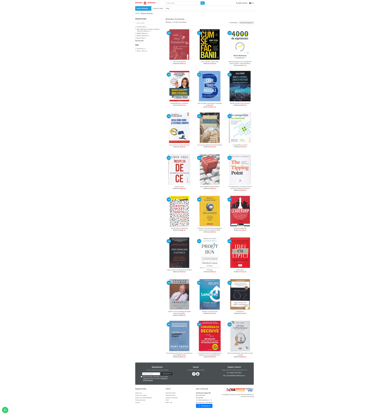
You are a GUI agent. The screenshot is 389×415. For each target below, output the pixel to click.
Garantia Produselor (172, 398)
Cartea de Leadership (240, 228)
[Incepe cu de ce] (179, 169)
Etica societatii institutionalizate (209, 186)
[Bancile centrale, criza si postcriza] (240, 86)
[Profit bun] (210, 252)
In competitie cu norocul (240, 145)
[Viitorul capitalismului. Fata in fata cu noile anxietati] (240, 336)
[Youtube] (197, 374)
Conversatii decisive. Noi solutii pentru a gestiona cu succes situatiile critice (210, 354)
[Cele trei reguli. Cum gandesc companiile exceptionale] (210, 86)
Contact (137, 402)
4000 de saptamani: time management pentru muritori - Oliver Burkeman (240, 62)
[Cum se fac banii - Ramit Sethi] (210, 44)
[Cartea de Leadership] (240, 211)
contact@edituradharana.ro (235, 375)
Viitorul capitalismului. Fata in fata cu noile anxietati (240, 354)
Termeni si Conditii (140, 395)
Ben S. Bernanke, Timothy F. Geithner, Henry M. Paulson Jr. (148, 30)
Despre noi (138, 393)
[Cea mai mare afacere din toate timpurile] (210, 128)
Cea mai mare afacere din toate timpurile (209, 145)
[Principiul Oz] (240, 294)
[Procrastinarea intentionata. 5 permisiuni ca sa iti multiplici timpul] (179, 336)
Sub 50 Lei (140, 48)
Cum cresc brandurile (179, 62)
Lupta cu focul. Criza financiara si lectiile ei (179, 270)
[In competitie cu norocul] (240, 128)
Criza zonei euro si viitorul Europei (179, 145)
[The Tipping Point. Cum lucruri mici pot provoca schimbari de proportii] (240, 169)
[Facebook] (194, 374)
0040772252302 (235, 373)
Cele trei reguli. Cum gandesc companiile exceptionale (210, 104)
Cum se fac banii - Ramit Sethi (210, 62)
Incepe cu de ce (179, 186)
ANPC (167, 400)
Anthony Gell (141, 27)
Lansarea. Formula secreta (210, 311)
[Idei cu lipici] (240, 252)
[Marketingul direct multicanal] (179, 86)
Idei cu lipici (240, 270)
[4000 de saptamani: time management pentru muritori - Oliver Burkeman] (240, 44)
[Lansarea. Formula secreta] (210, 294)
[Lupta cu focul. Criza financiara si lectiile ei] (179, 252)
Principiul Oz (240, 311)
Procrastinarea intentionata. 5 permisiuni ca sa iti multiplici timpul (179, 354)
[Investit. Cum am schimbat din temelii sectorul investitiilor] (179, 294)
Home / (138, 13)
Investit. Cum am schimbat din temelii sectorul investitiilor (179, 312)
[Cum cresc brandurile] (179, 44)
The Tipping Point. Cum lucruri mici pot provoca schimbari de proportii (240, 187)
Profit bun (210, 270)
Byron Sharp (141, 38)
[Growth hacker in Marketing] (179, 211)
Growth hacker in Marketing (179, 228)
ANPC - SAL (169, 402)
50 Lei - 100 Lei (141, 51)
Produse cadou (158, 8)
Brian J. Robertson (142, 35)
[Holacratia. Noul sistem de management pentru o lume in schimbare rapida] (210, 211)
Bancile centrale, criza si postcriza (240, 103)
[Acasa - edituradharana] (145, 3)
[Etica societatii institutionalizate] (210, 169)
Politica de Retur (170, 395)
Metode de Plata (171, 393)
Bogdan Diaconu (142, 33)
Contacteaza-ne (205, 406)
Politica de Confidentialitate (143, 398)
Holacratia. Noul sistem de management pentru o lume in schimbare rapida (210, 229)
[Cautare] (203, 3)
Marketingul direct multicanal (179, 103)
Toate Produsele (142, 8)
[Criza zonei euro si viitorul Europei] (179, 128)
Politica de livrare (140, 400)
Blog (167, 8)
